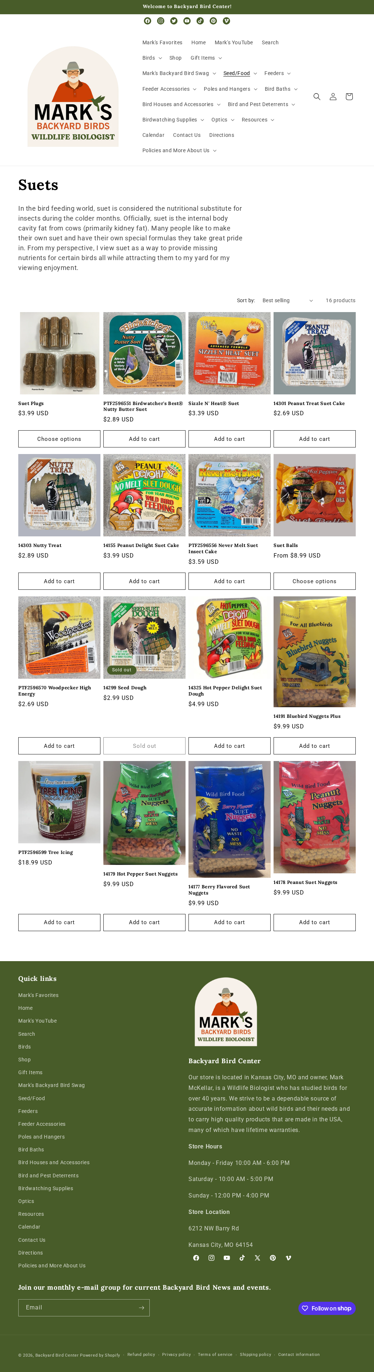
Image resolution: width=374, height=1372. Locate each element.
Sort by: (246, 300)
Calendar (29, 1227)
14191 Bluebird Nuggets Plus (307, 716)
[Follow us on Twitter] (174, 21)
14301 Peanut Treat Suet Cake (309, 403)
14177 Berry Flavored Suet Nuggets (219, 890)
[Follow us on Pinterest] (213, 21)
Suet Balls (286, 545)
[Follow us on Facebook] (147, 21)
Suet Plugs (31, 403)
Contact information (299, 1354)
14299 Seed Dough (125, 688)
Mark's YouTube (37, 1021)
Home (25, 1008)
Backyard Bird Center (57, 1355)
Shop (24, 1059)
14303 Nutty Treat (39, 545)
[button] (151, 57)
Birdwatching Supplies (45, 1188)
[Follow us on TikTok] (200, 21)
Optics (26, 1201)
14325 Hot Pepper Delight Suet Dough (225, 691)
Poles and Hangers (41, 1137)
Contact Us (32, 1240)
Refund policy (141, 1354)
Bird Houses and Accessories (53, 1162)
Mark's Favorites (38, 995)
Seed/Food (31, 1098)
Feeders (28, 1111)
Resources (31, 1214)
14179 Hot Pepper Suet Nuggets (140, 874)
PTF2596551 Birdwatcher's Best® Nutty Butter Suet (143, 407)
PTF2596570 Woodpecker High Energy (54, 691)
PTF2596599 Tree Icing (45, 852)
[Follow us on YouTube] (187, 21)
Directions (30, 1253)
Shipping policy (255, 1354)
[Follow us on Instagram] (160, 21)
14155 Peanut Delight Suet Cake (141, 545)
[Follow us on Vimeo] (226, 21)
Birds (24, 1047)
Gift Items (30, 1072)
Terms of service (215, 1354)
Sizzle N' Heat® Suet (213, 403)
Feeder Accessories (42, 1124)
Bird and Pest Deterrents (48, 1175)
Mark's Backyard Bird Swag (51, 1085)
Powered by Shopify (100, 1355)
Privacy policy (176, 1354)
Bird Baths (31, 1149)
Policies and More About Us (52, 1265)
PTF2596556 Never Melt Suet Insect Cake (223, 549)
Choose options (59, 439)
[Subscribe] (141, 1307)
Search (26, 1034)
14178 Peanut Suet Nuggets (305, 882)
